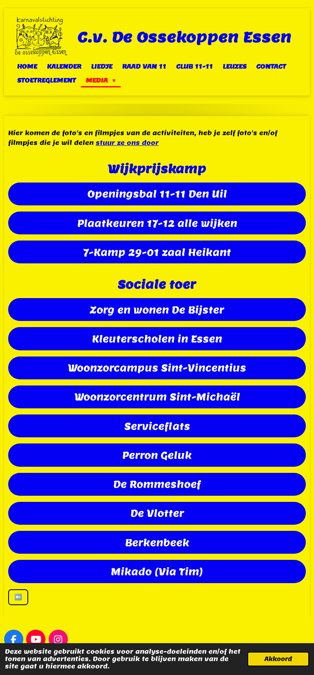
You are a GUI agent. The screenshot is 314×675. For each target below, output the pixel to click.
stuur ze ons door (127, 143)
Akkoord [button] (278, 659)
